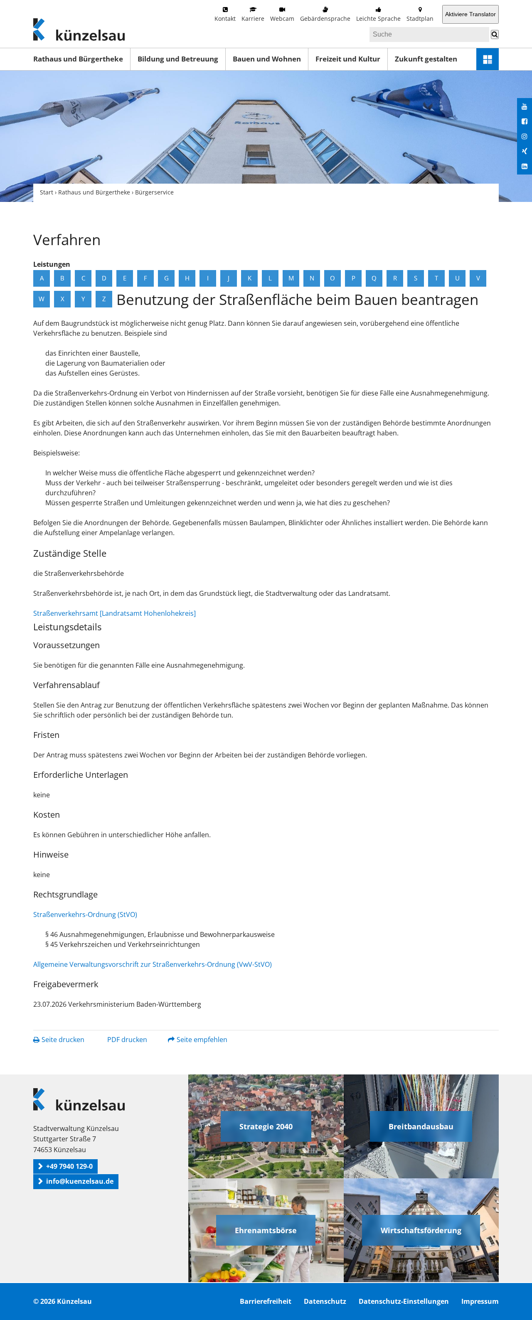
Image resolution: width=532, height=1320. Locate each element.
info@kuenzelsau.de (79, 1181)
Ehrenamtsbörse (266, 1230)
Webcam (282, 18)
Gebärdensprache (325, 18)
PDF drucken (127, 1039)
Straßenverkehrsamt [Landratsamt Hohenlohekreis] (114, 613)
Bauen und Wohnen (267, 59)
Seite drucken (63, 1039)
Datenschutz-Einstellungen (404, 1301)
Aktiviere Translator (470, 14)
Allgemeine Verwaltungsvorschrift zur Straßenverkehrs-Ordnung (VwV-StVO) (152, 964)
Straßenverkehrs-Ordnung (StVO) (85, 914)
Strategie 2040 (266, 1126)
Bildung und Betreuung (178, 59)
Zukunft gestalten (426, 59)
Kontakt (225, 18)
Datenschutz (325, 1301)
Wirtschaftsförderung (421, 1230)
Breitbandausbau (421, 1126)
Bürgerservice (154, 192)
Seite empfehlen (202, 1039)
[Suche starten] (495, 34)
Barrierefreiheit (265, 1301)
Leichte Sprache (378, 18)
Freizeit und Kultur (347, 59)
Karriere (252, 18)
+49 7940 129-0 (69, 1166)
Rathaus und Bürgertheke (78, 59)
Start (46, 192)
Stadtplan (419, 18)
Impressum (480, 1301)
